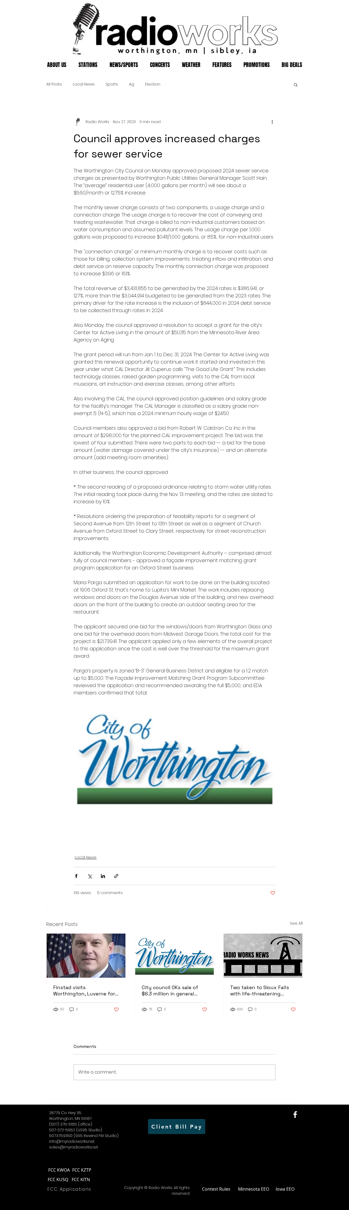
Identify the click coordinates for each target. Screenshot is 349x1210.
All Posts (54, 84)
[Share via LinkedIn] (103, 876)
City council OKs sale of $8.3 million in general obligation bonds (170, 990)
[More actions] (272, 121)
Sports (112, 84)
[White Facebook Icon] (295, 1114)
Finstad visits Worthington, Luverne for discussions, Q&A (84, 990)
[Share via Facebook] (76, 876)
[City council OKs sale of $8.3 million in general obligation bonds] (174, 956)
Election (152, 84)
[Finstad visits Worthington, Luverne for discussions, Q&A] (86, 956)
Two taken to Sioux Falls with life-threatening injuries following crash (259, 990)
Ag (131, 84)
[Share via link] (116, 876)
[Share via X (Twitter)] (89, 876)
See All (296, 923)
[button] (295, 84)
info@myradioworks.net (72, 1141)
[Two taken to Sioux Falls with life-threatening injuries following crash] (263, 956)
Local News (84, 84)
